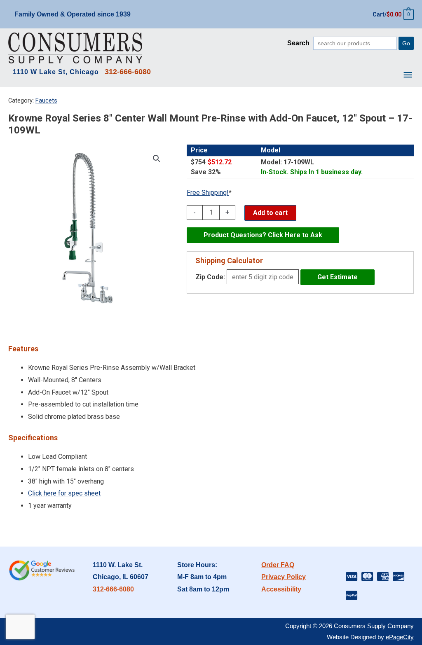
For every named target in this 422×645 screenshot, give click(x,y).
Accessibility (281, 589)
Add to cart (270, 213)
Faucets (46, 100)
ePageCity (400, 636)
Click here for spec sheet (64, 493)
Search (298, 43)
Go (406, 43)
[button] (156, 158)
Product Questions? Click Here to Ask (263, 235)
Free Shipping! (208, 192)
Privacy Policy (283, 576)
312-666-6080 (113, 589)
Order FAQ (277, 564)
